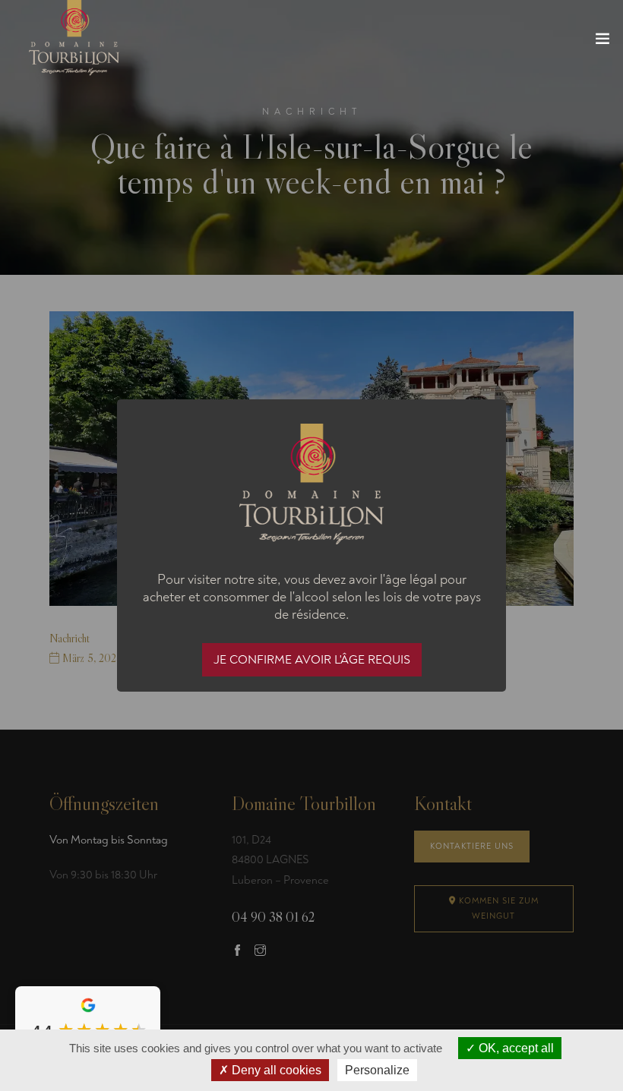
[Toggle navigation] (602, 41)
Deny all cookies (275, 1070)
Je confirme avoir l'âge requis (311, 659)
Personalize (377, 1070)
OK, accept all (515, 1048)
